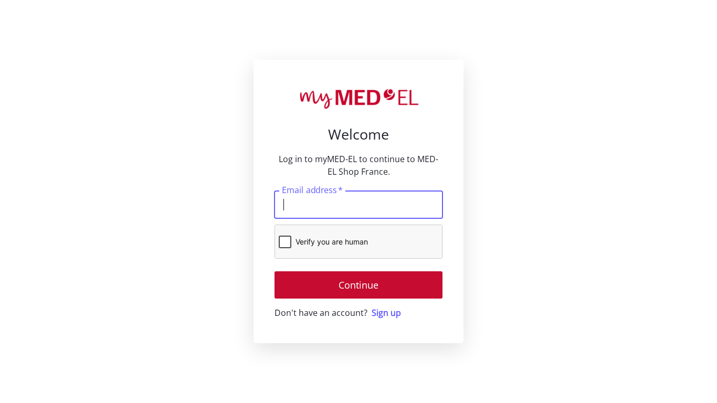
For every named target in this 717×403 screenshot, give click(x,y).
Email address (312, 190)
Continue (358, 285)
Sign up (386, 313)
